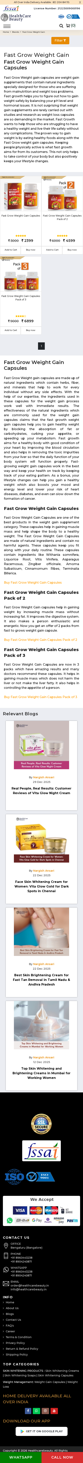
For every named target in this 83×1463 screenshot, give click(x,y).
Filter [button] (59, 40)
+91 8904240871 (21, 1261)
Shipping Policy (17, 1354)
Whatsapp (20, 1457)
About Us (12, 1308)
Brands (16, 32)
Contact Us (13, 1319)
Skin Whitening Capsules (55, 1375)
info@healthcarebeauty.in (29, 1289)
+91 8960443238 (21, 1257)
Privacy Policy (15, 1343)
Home (6, 32)
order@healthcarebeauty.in (30, 1285)
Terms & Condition (19, 1337)
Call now (62, 1457)
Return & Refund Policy (22, 1348)
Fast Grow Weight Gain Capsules (21, 215)
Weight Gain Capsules (49, 1382)
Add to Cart (11, 249)
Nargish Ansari (43, 777)
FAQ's (10, 1325)
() (72, 25)
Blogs (10, 1314)
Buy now (30, 249)
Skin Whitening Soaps (20, 1375)
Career (10, 1331)
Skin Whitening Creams (62, 1371)
